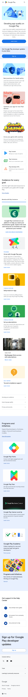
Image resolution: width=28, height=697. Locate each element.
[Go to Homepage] (10, 2)
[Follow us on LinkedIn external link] (7, 661)
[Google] (4, 681)
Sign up (14, 56)
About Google (5, 685)
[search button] (24, 2)
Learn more (14, 41)
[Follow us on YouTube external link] (11, 661)
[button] (14, 199)
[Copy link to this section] (24, 181)
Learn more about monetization (14, 232)
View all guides (5, 193)
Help (5, 693)
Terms (9, 688)
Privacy (4, 688)
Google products (15, 685)
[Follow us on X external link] (3, 661)
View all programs (6, 436)
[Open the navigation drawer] (3, 2)
